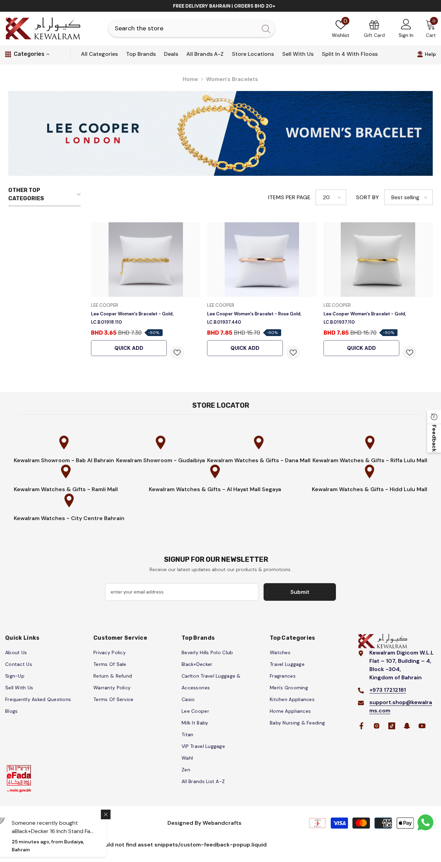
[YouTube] (422, 725)
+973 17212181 (387, 689)
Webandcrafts (222, 822)
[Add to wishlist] (177, 352)
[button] (331, 197)
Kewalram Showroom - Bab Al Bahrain (64, 460)
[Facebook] (361, 725)
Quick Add (128, 348)
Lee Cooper (104, 305)
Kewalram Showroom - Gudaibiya (160, 460)
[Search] (192, 28)
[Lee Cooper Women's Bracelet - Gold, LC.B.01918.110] (145, 259)
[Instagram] (376, 725)
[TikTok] (391, 725)
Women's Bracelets (232, 79)
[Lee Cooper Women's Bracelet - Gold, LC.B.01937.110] (378, 259)
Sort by (367, 197)
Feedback (434, 438)
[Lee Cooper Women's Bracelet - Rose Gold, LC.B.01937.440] (261, 259)
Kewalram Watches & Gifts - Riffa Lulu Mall (369, 460)
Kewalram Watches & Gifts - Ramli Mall (66, 489)
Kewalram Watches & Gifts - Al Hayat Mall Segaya (215, 489)
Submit (299, 592)
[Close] (131, 814)
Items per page (289, 197)
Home (190, 79)
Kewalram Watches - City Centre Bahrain (69, 518)
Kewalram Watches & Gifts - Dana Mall (258, 460)
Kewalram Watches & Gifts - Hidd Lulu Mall (369, 489)
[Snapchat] (406, 725)
